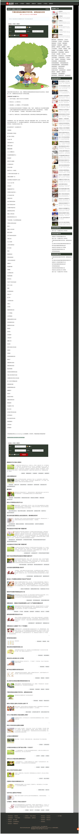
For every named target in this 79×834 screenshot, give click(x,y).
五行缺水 (60, 41)
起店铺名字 (32, 611)
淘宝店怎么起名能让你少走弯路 (15, 658)
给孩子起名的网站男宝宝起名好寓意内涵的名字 (19, 556)
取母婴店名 (37, 611)
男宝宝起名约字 (12, 539)
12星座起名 (35, 473)
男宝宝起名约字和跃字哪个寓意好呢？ (17, 528)
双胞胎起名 (15, 823)
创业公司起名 (46, 778)
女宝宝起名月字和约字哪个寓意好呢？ (17, 544)
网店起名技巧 (21, 437)
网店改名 (47, 689)
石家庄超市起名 (23, 484)
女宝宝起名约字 (34, 553)
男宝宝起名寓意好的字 (38, 564)
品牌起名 (51, 3)
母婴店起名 (16, 611)
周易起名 (10, 819)
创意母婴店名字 (31, 623)
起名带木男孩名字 (10, 512)
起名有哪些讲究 (12, 523)
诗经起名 (16, 815)
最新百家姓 (54, 39)
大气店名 (21, 611)
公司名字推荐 (67, 55)
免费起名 (47, 9)
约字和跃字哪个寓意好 (27, 539)
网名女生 (48, 819)
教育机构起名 (54, 52)
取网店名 (11, 120)
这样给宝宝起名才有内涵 (64, 114)
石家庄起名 (11, 484)
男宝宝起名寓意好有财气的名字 (39, 539)
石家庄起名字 (30, 484)
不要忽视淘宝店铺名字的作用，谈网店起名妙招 (19, 692)
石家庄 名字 (16, 484)
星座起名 (23, 473)
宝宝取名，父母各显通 (64, 118)
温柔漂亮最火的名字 (38, 576)
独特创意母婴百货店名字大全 (15, 614)
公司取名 (47, 755)
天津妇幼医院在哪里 (56, 64)
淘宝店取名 (37, 689)
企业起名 (38, 767)
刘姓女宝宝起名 (61, 66)
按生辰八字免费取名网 (25, 588)
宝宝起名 (40, 3)
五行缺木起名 (54, 41)
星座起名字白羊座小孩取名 (14, 462)
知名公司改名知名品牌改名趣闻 (15, 725)
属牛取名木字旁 (30, 510)
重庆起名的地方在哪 (25, 497)
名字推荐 (47, 611)
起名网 (16, 3)
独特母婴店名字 (39, 623)
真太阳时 (17, 35)
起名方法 (47, 789)
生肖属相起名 (16, 821)
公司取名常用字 (61, 57)
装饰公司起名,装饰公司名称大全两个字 (17, 703)
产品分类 (53, 53)
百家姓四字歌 (60, 39)
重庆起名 (9, 489)
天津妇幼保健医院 (64, 64)
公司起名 (22, 3)
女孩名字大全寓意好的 (39, 523)
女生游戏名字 (54, 73)
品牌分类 (67, 52)
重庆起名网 (11, 497)
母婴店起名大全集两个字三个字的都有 (17, 626)
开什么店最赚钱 (60, 50)
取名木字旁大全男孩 (22, 510)
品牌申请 (53, 46)
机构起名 (65, 48)
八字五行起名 (17, 817)
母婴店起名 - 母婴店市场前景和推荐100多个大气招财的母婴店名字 (25, 603)
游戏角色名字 (61, 75)
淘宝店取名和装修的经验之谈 (15, 647)
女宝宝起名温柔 (30, 576)
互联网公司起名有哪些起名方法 (15, 781)
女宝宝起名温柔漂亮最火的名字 (15, 567)
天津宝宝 (56, 59)
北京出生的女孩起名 (63, 90)
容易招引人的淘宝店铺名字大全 (59, 236)
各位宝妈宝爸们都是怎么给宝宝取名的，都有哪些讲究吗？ (22, 515)
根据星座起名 (28, 473)
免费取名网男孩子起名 (35, 588)
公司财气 (38, 755)
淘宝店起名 (18, 9)
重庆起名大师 (9, 499)
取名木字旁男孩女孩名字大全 (15, 502)
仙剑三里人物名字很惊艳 (64, 222)
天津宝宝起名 (62, 59)
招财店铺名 (26, 611)
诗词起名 (10, 821)
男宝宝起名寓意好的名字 (12, 541)
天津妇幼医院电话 (55, 62)
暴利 (69, 48)
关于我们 (60, 815)
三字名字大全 (54, 68)
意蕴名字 (63, 71)
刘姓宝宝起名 (54, 66)
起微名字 (34, 3)
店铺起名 (28, 3)
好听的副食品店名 (36, 600)
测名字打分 (43, 510)
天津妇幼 (68, 59)
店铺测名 (61, 34)
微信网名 (43, 821)
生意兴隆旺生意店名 (63, 184)
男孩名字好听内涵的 (11, 525)
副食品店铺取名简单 (45, 600)
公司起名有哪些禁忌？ (13, 736)
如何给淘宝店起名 (12, 638)
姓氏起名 (10, 823)
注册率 (68, 46)
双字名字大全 (61, 68)
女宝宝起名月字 (27, 553)
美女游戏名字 (67, 75)
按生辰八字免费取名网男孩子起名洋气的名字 (19, 579)
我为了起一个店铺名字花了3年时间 (59, 230)
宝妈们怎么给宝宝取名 (29, 523)
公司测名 (61, 30)
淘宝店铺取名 (46, 655)
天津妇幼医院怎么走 (64, 62)
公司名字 (41, 778)
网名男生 (48, 817)
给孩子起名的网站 (22, 564)
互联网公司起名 (41, 789)
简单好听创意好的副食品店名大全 (16, 591)
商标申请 (58, 46)
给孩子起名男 (30, 564)
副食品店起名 (29, 600)
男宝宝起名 (10, 815)
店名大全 (42, 611)
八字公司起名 (37, 810)
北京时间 (12, 35)
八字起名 (45, 3)
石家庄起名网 (36, 484)
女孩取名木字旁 (37, 510)
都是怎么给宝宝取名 (20, 523)
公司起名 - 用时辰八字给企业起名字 (16, 801)
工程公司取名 (54, 57)
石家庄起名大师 (43, 484)
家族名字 (53, 71)
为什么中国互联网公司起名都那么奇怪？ (18, 715)
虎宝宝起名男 (46, 564)
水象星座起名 (40, 473)
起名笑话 (43, 817)
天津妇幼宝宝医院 (61, 61)
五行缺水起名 (66, 41)
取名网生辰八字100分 (45, 588)
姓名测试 (61, 25)
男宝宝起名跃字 (19, 539)
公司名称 (47, 810)
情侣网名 (43, 819)
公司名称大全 (61, 55)
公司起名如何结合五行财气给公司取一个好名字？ (20, 747)
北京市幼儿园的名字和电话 (14, 792)
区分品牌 (58, 53)
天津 (52, 59)
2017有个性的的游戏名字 (64, 217)
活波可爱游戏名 (61, 73)
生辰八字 (31, 810)
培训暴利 (53, 50)
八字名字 (68, 57)
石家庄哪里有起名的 (11, 486)
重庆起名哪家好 (17, 497)
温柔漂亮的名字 (46, 576)
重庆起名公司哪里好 (34, 497)
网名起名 (43, 815)
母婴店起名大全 (46, 623)
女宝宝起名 (10, 817)
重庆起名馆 (42, 497)
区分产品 (63, 53)
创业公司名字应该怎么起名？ (15, 770)
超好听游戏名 (54, 75)
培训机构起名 (27, 817)
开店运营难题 (61, 52)
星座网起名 (47, 473)
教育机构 (66, 50)
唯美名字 (58, 71)
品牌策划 (63, 46)
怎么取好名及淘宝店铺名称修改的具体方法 (18, 681)
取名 (48, 641)
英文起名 (48, 815)
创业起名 (42, 767)
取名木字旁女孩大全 (13, 510)
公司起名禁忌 (46, 744)
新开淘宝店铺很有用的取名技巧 (15, 669)
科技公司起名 (33, 815)
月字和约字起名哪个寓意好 (44, 553)
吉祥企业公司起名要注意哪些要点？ (16, 758)
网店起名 (15, 437)
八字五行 (66, 39)
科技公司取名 (54, 55)
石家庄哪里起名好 (12, 476)
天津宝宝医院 (54, 61)
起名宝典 (15, 819)
